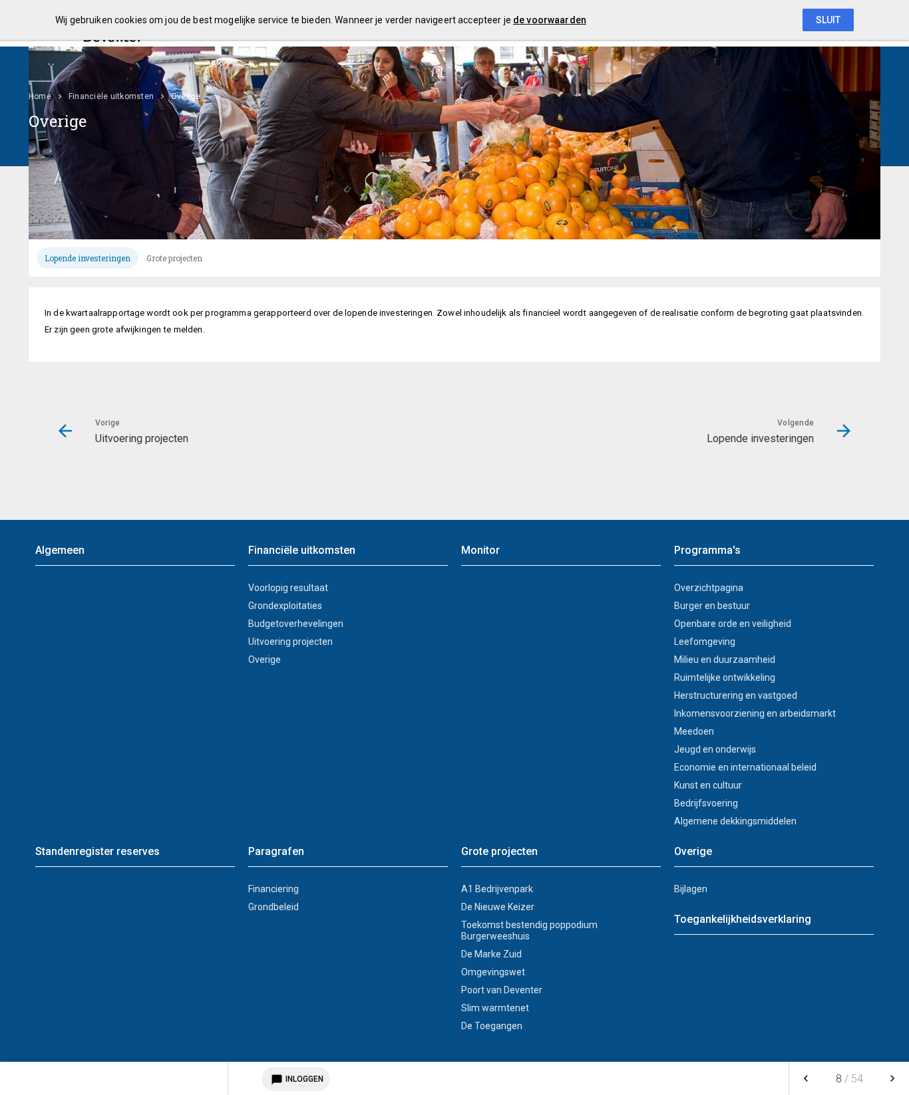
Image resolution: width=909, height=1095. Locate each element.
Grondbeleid (273, 907)
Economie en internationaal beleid (745, 767)
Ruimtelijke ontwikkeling (724, 677)
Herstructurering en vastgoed (735, 695)
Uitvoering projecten (290, 641)
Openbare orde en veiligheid (732, 623)
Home (40, 96)
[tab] (87, 258)
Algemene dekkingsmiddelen (735, 821)
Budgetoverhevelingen (295, 623)
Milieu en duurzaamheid (724, 659)
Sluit (828, 20)
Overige (264, 659)
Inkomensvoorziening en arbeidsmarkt (755, 713)
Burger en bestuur (712, 605)
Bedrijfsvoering (706, 803)
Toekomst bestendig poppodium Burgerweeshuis (529, 930)
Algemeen (60, 550)
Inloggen (297, 1080)
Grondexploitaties (285, 605)
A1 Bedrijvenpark (497, 889)
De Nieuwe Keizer (497, 907)
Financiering (273, 889)
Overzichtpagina (708, 587)
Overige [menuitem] (186, 96)
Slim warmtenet (495, 1008)
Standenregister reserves (97, 851)
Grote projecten (174, 258)
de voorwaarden (549, 20)
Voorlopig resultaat (288, 587)
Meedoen (694, 731)
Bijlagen (690, 889)
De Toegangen (491, 1026)
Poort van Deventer (501, 990)
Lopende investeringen (87, 258)
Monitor (480, 550)
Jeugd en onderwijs (715, 749)
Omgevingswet (493, 972)
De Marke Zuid (491, 954)
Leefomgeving (704, 641)
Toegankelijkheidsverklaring (742, 919)
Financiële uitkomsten (111, 96)
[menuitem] (47, 96)
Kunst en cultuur (708, 785)
